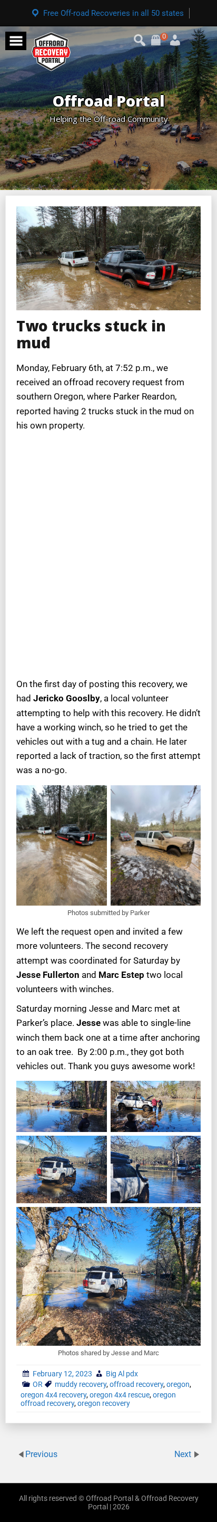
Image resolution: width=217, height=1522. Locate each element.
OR (38, 1384)
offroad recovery (136, 1384)
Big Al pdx (122, 1373)
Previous (41, 1454)
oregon (178, 1384)
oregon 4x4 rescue (120, 1395)
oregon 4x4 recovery (53, 1395)
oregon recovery (103, 1403)
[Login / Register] (162, 36)
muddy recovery (80, 1384)
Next (183, 1454)
